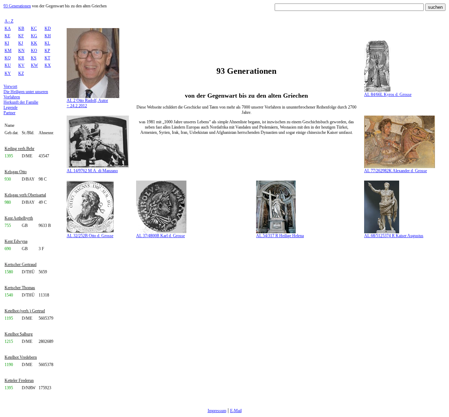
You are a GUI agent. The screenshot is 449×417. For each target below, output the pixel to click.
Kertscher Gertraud (20, 264)
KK (34, 43)
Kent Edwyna (16, 241)
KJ (20, 43)
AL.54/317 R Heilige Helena (280, 235)
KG (34, 35)
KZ (21, 73)
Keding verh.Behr (19, 148)
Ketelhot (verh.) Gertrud (25, 310)
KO (34, 50)
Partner (9, 112)
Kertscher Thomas (20, 287)
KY (8, 73)
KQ (8, 58)
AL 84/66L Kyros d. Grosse (387, 94)
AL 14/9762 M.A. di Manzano (92, 170)
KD (48, 28)
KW (34, 65)
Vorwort (10, 86)
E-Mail (236, 410)
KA (8, 28)
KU (8, 65)
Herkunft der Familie (21, 102)
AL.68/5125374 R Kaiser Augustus (393, 235)
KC (34, 28)
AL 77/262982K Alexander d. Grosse (395, 170)
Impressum (217, 410)
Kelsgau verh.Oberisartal (25, 195)
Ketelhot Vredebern (21, 357)
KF (21, 35)
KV (21, 65)
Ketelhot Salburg (19, 334)
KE (7, 35)
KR (21, 58)
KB (21, 28)
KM (8, 50)
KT (47, 58)
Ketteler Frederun (19, 380)
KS (33, 58)
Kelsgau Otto (16, 171)
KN (21, 50)
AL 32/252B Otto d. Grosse (90, 235)
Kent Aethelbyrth (19, 218)
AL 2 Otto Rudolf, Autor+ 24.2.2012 (87, 103)
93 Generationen (17, 6)
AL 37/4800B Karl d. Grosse (160, 235)
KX (48, 65)
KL (47, 43)
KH (48, 35)
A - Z (9, 21)
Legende (11, 107)
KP (47, 50)
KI (7, 43)
